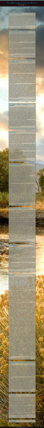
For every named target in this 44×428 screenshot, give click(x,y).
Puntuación (12, 275)
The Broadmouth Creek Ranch (22, 2)
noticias (19, 160)
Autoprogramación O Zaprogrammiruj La (19, 208)
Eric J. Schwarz (27, 427)
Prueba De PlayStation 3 (15, 164)
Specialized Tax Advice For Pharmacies (18, 32)
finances (20, 55)
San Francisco (12, 395)
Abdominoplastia (13, 245)
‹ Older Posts (12, 421)
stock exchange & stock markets (25, 55)
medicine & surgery (24, 99)
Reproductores (12, 132)
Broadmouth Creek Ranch (15, 13)
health (20, 99)
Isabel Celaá (23, 35)
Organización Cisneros (19, 248)
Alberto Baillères (24, 309)
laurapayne (32, 55)
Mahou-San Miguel (24, 319)
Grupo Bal (28, 136)
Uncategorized (14, 55)
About (21, 5)
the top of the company (30, 99)
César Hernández (17, 398)
